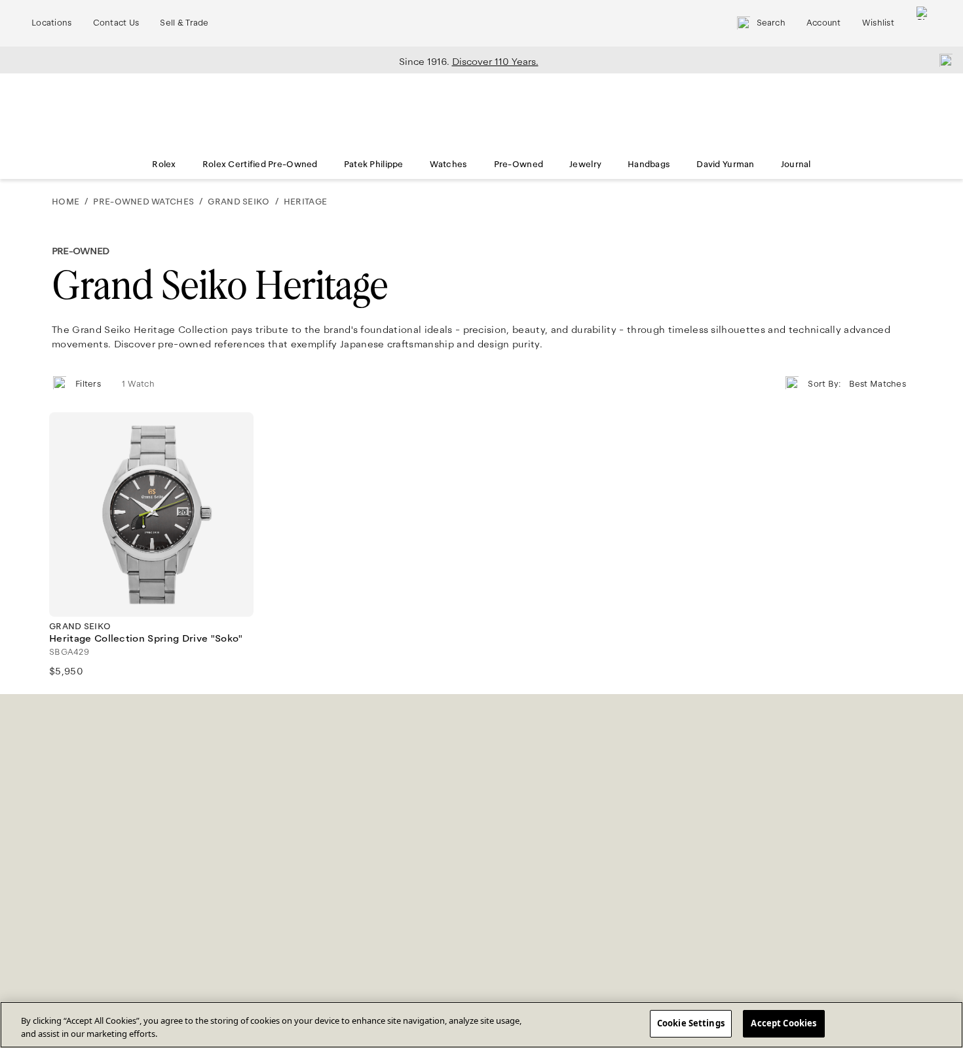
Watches (449, 164)
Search (771, 23)
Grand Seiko (238, 201)
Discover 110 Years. (495, 61)
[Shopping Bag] (923, 23)
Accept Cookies (783, 1023)
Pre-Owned (519, 164)
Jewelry (585, 164)
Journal (796, 164)
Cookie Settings (691, 1023)
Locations (51, 23)
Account (823, 23)
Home (65, 201)
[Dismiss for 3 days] (942, 60)
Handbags (649, 164)
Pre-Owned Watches (143, 201)
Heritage (305, 201)
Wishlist (878, 23)
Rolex (164, 164)
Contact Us (116, 23)
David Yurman (725, 164)
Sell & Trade (184, 23)
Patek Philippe (374, 164)
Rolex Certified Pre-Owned (260, 164)
